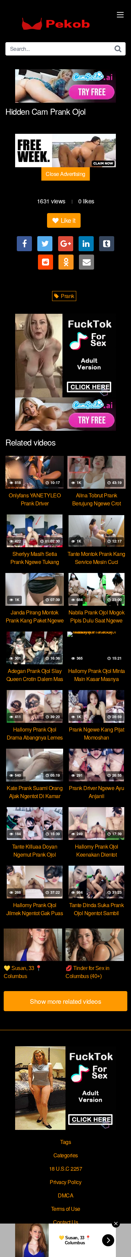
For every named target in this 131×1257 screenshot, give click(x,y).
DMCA (65, 1195)
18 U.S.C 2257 (65, 1168)
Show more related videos (65, 1000)
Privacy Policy (65, 1182)
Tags (65, 1142)
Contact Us (65, 1222)
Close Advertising (65, 174)
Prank (67, 296)
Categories (65, 1155)
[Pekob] (55, 24)
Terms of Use (65, 1209)
